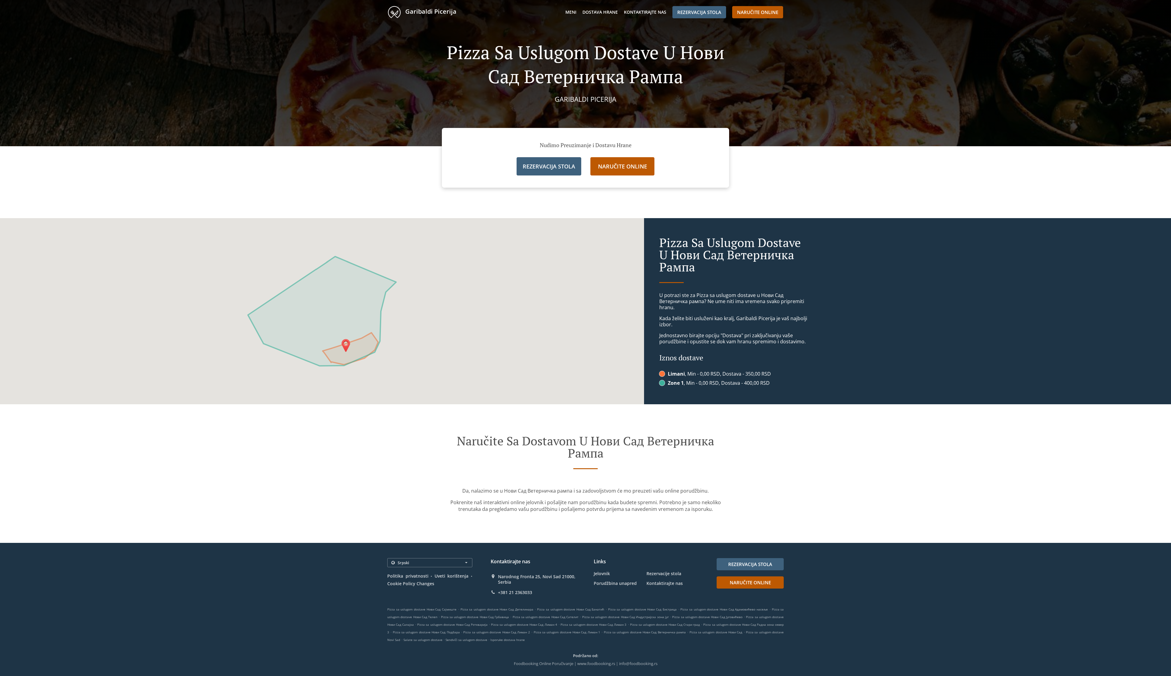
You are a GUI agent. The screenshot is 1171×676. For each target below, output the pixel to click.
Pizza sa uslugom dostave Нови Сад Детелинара (496, 609)
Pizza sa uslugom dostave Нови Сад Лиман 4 (524, 624)
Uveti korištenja (452, 576)
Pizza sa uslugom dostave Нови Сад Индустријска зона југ (625, 617)
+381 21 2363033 (515, 592)
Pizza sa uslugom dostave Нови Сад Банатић (570, 609)
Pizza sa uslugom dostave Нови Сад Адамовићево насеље (724, 609)
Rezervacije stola (663, 573)
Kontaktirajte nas (645, 12)
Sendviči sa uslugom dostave (467, 640)
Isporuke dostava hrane (507, 640)
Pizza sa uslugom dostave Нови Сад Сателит (546, 617)
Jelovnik (602, 573)
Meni (570, 12)
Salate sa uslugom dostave (423, 640)
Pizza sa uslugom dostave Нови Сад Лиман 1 (567, 632)
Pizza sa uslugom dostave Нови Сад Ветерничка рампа (645, 632)
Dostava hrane (600, 12)
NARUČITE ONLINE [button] (757, 12)
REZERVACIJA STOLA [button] (699, 12)
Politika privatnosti (407, 576)
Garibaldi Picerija (430, 11)
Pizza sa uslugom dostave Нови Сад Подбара (426, 632)
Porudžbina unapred (615, 583)
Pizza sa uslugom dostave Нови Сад (716, 632)
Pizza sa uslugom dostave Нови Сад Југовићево (707, 617)
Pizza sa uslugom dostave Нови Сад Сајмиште (422, 609)
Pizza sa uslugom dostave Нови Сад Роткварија (452, 624)
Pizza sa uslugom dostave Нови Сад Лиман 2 (496, 632)
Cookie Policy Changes (410, 583)
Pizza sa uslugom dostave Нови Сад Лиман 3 (593, 624)
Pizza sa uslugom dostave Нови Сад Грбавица (475, 617)
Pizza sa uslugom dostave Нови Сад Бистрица (642, 609)
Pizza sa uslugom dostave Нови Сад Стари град (665, 624)
